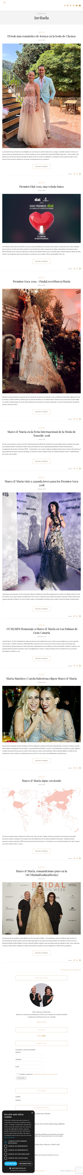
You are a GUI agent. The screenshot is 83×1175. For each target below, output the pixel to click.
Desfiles (18, 1097)
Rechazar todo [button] (25, 1164)
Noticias (41, 32)
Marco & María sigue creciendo (41, 781)
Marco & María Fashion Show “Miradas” (38, 1114)
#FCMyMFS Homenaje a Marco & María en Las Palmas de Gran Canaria (42, 631)
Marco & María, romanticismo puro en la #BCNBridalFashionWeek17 (41, 873)
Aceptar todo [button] (11, 1164)
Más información (9, 1137)
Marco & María (41, 1022)
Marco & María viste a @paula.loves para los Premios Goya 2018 (41, 483)
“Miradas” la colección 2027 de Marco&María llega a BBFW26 (45, 1124)
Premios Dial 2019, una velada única (41, 186)
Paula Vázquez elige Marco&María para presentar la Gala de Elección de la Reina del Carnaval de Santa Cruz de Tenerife (44, 1135)
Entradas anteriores (70, 970)
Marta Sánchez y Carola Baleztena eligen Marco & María (41, 678)
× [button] (32, 1113)
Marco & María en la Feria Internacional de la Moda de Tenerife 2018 (41, 433)
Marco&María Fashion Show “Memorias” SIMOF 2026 (43, 1144)
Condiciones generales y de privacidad (45, 1074)
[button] (18, 1168)
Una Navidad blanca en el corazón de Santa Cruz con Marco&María (42, 1155)
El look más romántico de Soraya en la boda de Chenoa (41, 36)
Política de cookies (40, 1171)
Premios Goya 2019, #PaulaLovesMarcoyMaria (41, 281)
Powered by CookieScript (18, 1170)
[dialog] (18, 1142)
